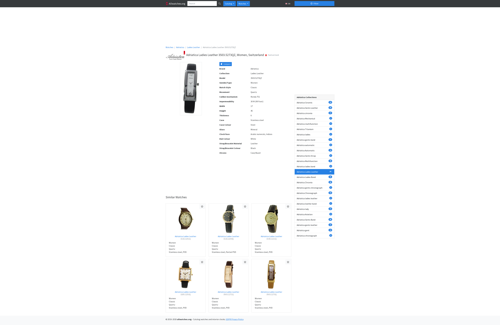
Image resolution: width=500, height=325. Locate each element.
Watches (243, 3)
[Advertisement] (244, 27)
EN (289, 3)
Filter (315, 3)
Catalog (229, 3)
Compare (227, 64)
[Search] (219, 3)
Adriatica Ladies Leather (185, 237)
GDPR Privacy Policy (235, 319)
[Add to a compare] (202, 206)
